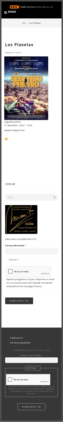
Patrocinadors (20, 343)
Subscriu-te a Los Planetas (6, 139)
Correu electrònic (14, 245)
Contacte (16, 338)
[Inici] (31, 7)
